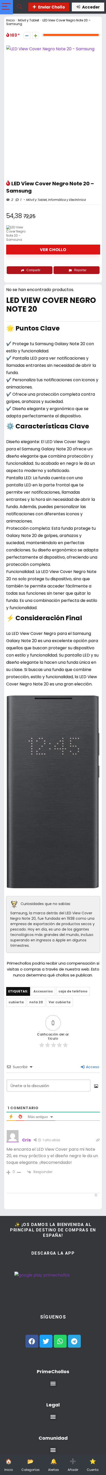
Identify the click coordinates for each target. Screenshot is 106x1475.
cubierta (16, 1002)
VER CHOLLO (53, 250)
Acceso (92, 1067)
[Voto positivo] (35, 35)
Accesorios (43, 991)
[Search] (19, 7)
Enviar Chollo (51, 7)
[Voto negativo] (26, 35)
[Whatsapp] (60, 1341)
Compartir (33, 270)
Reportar (80, 270)
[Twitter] (46, 1341)
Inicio (10, 20)
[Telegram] (74, 1341)
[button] (53, 1383)
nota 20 (36, 1002)
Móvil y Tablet (28, 20)
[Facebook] (31, 1341)
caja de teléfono (72, 991)
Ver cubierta (59, 1002)
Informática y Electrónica (67, 199)
